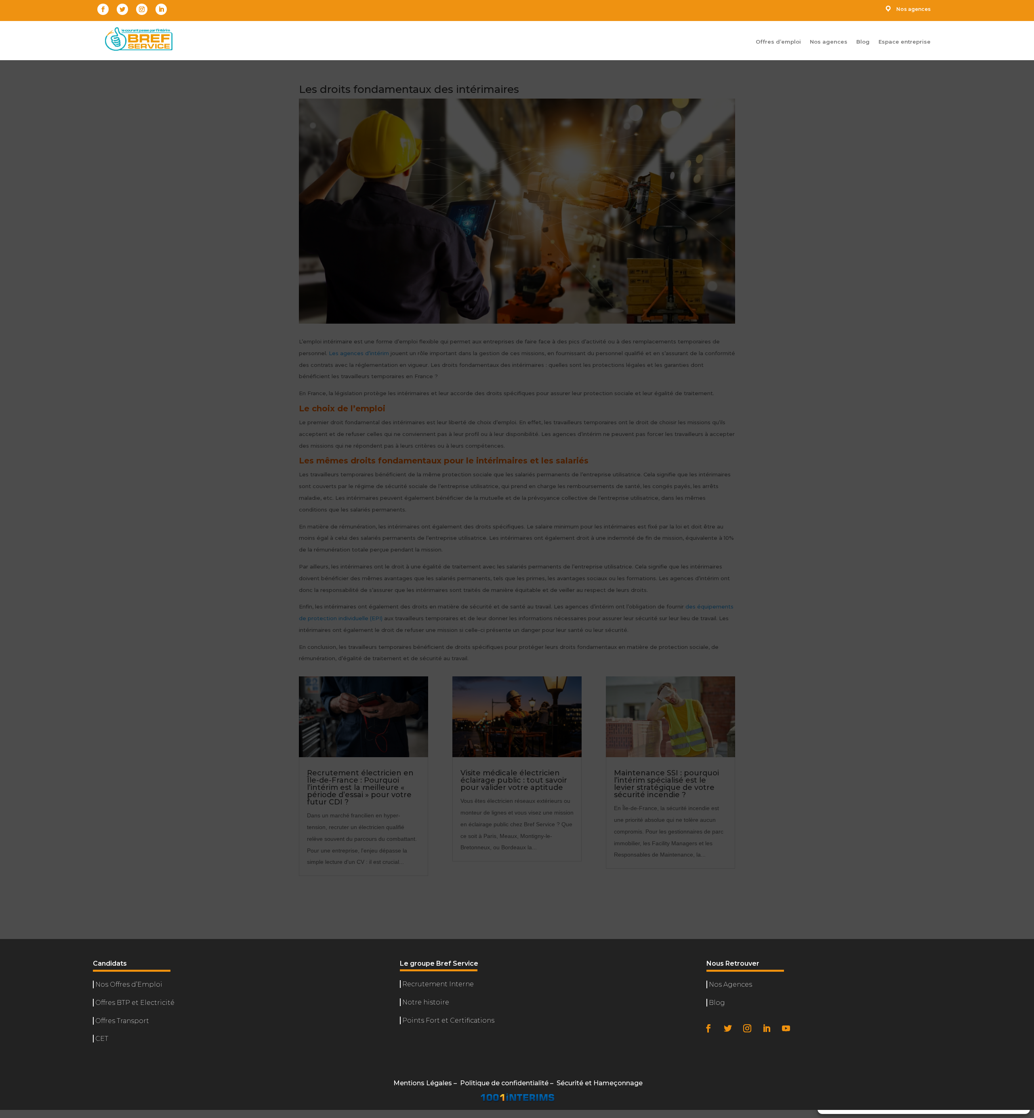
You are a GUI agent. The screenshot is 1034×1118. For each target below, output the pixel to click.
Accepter (854, 1082)
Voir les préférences (985, 1082)
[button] (1018, 969)
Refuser (916, 1082)
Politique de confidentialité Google (882, 1059)
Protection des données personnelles (924, 1102)
